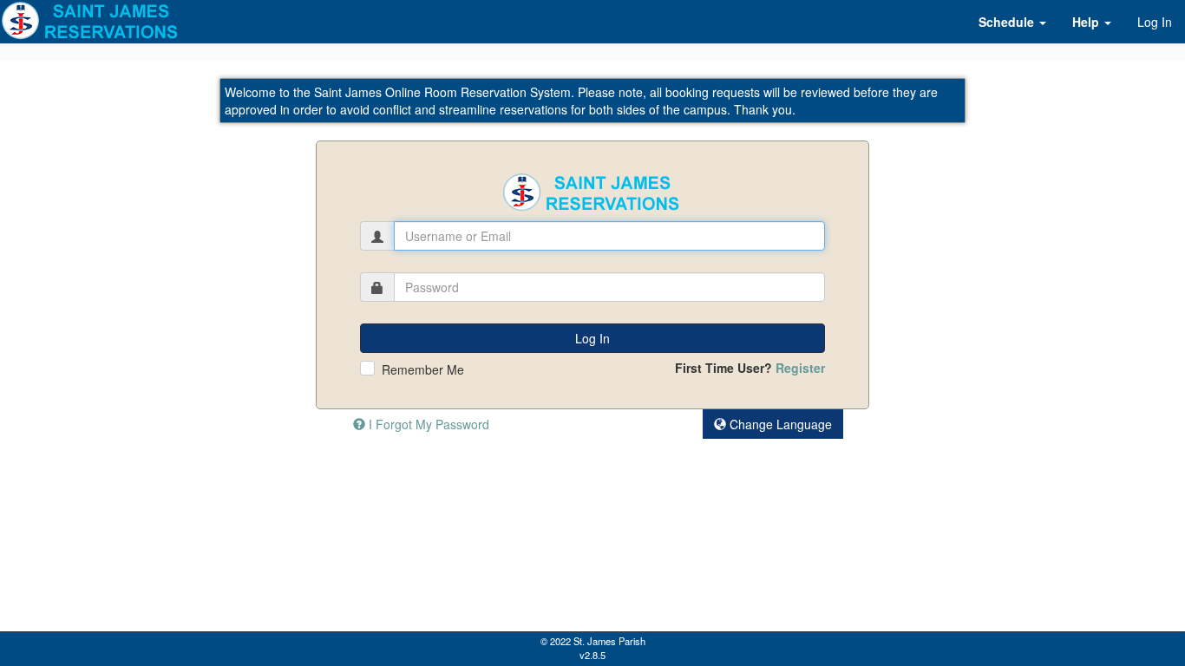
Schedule (1008, 21)
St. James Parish (609, 641)
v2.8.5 (592, 655)
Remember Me (423, 369)
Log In (1154, 21)
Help (1087, 21)
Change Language (779, 424)
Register (800, 367)
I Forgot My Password (427, 424)
